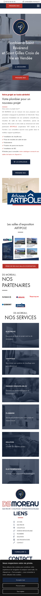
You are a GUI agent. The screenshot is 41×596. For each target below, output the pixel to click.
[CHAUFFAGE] (15, 527)
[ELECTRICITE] (15, 524)
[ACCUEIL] (15, 521)
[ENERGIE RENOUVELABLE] (15, 530)
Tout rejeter (20, 591)
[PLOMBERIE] (20, 416)
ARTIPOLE (13, 126)
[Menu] (38, 5)
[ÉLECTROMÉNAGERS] (20, 471)
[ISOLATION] (20, 444)
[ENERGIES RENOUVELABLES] (20, 389)
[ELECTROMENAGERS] (15, 539)
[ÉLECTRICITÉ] (20, 335)
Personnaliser (20, 586)
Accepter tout (20, 580)
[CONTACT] (15, 542)
